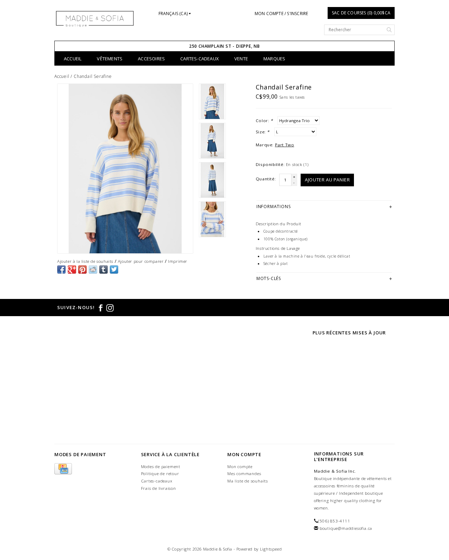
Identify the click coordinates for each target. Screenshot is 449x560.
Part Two (284, 144)
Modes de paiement (161, 466)
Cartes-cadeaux (199, 58)
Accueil (72, 58)
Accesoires (151, 58)
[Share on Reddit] (93, 269)
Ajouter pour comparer (141, 261)
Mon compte (240, 466)
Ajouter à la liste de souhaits (85, 261)
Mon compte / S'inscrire (281, 13)
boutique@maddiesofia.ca (346, 528)
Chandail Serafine (93, 76)
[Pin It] (82, 269)
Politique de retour (160, 473)
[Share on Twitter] (114, 269)
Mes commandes (244, 473)
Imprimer (177, 261)
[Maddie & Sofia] (94, 18)
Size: (262, 131)
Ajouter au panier (327, 179)
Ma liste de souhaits (247, 481)
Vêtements (109, 58)
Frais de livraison (158, 488)
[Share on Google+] (72, 269)
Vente (241, 58)
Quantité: (266, 178)
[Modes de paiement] (63, 469)
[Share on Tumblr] (103, 269)
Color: (264, 120)
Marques (274, 58)
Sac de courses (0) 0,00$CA (361, 13)
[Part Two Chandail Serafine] (125, 168)
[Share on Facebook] (61, 269)
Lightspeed (271, 549)
